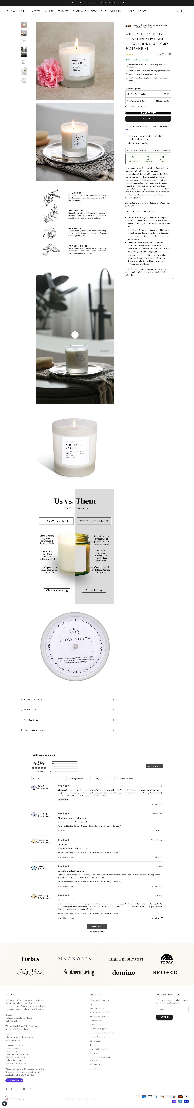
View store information (138, 143)
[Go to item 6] (24, 71)
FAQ (91, 1004)
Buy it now (148, 119)
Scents (36, 11)
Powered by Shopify (88, 1099)
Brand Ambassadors (98, 1049)
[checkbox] (127, 778)
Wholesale (94, 1024)
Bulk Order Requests (98, 1028)
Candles (48, 11)
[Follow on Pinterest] (18, 1089)
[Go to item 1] (24, 25)
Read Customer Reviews (100, 1016)
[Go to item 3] (24, 41)
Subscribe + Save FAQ (99, 1012)
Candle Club (79, 11)
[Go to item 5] (24, 62)
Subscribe (164, 1017)
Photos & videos (126, 778)
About (130, 11)
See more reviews (97, 926)
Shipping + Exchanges (99, 1000)
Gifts (93, 11)
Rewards (143, 11)
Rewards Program (97, 1008)
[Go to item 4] (24, 51)
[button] (64, 761)
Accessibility (95, 1064)
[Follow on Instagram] (12, 1089)
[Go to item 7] (24, 80)
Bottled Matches (157, 202)
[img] (43, 788)
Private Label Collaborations (102, 1032)
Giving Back (95, 1041)
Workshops (116, 11)
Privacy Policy (96, 1068)
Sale (103, 11)
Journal (93, 1045)
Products (63, 11)
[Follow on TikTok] (30, 1089)
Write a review (154, 766)
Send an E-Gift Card (98, 1036)
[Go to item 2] (24, 33)
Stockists (94, 1053)
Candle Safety (96, 1020)
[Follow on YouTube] (24, 1089)
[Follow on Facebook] (6, 1089)
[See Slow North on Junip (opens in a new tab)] (102, 931)
